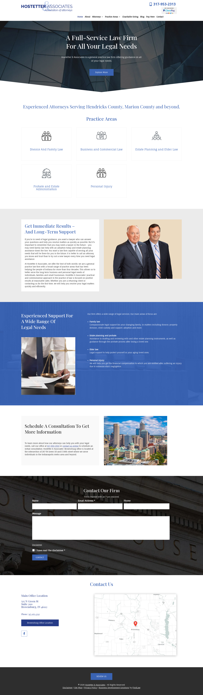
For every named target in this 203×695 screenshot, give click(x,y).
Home (80, 17)
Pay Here (150, 17)
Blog (142, 17)
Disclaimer (37, 545)
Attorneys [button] (96, 17)
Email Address (86, 500)
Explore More (101, 72)
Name (35, 500)
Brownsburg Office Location (40, 623)
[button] (200, 678)
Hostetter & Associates (95, 685)
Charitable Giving (130, 17)
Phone (127, 500)
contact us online (70, 446)
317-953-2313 (164, 4)
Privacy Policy (90, 688)
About (87, 17)
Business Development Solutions (114, 688)
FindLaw (136, 688)
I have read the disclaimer (50, 550)
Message (36, 513)
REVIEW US (101, 676)
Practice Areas (111, 17)
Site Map (78, 688)
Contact (159, 17)
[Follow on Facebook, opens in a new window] (24, 634)
